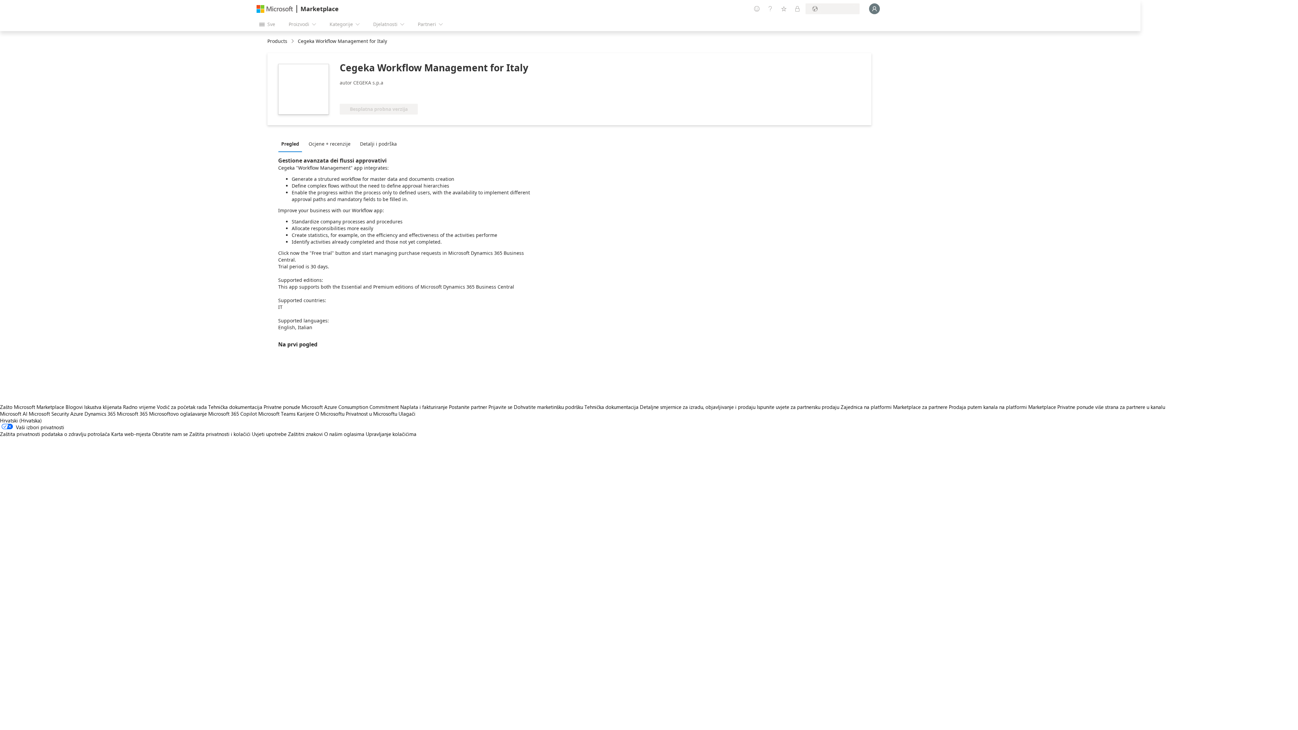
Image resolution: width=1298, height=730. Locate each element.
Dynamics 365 (100, 413)
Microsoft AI (13, 413)
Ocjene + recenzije (330, 144)
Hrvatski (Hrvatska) (21, 420)
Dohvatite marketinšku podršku (548, 407)
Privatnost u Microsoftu (371, 413)
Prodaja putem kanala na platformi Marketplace (1002, 407)
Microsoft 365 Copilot (232, 413)
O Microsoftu (329, 413)
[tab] (292, 143)
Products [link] (277, 41)
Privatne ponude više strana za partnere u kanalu (1111, 407)
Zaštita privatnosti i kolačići (219, 434)
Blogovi (74, 407)
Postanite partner (468, 407)
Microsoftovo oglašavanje (178, 413)
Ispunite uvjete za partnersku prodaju (798, 407)
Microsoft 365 (132, 413)
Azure (76, 413)
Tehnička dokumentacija (235, 407)
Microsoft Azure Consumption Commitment (351, 407)
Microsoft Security (49, 413)
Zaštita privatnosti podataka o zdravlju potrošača (55, 434)
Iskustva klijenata (103, 407)
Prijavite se (500, 407)
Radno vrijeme (139, 407)
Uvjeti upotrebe (269, 434)
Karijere (305, 413)
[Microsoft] (275, 9)
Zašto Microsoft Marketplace (32, 407)
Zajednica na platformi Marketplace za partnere (894, 407)
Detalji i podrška (378, 144)
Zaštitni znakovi (305, 434)
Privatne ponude (282, 407)
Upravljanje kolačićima (391, 434)
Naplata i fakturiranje (424, 407)
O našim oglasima (344, 434)
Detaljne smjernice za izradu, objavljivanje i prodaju (697, 407)
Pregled (290, 144)
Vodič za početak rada (182, 407)
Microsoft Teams (276, 413)
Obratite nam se (170, 434)
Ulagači (407, 413)
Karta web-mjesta (131, 434)
